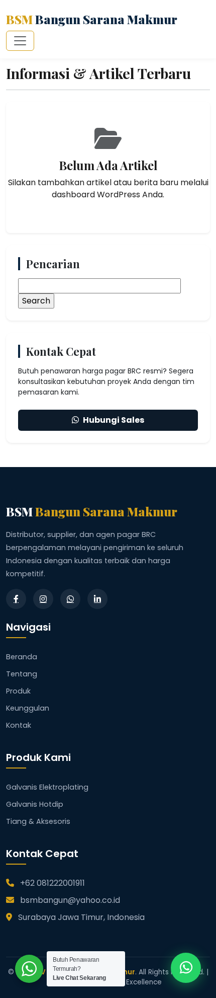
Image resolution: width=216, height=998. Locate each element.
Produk (18, 691)
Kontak (18, 725)
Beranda (21, 657)
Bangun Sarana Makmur (91, 19)
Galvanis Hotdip (34, 804)
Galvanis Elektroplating (47, 787)
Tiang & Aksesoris (38, 821)
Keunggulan (27, 708)
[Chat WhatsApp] (186, 968)
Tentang (21, 674)
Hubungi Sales (113, 420)
